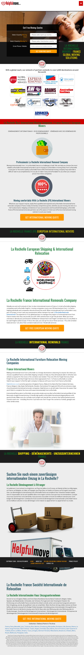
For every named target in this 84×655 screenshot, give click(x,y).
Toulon (32, 628)
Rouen (7, 633)
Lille (64, 626)
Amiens (24, 631)
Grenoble (43, 628)
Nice (32, 626)
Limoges (34, 631)
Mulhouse (13, 633)
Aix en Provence (60, 628)
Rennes (68, 626)
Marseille (17, 626)
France (7, 626)
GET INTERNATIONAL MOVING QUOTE (42, 217)
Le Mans (18, 631)
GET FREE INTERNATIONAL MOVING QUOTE (42, 618)
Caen (26, 633)
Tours (29, 631)
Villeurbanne (54, 631)
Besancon (62, 631)
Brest (13, 631)
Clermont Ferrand (44, 631)
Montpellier (51, 626)
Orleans (68, 631)
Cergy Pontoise (15, 628)
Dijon (48, 628)
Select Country (19, 36)
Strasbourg (44, 626)
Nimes (52, 628)
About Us (39, 561)
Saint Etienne (24, 628)
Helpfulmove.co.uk (13, 384)
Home (31, 561)
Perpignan (20, 633)
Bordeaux (59, 626)
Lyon (22, 626)
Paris (12, 626)
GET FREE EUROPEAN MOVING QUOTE (42, 328)
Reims (74, 626)
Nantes (37, 626)
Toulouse (27, 626)
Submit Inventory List (37, 563)
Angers (37, 628)
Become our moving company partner (55, 561)
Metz (73, 631)
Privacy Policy (73, 561)
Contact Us (49, 563)
